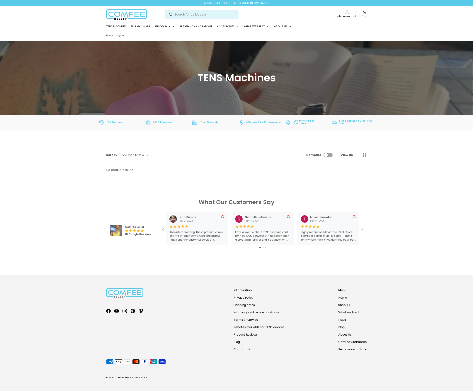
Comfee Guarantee (352, 342)
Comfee (119, 377)
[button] (365, 14)
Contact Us (242, 349)
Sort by (111, 155)
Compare (313, 155)
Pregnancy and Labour (195, 26)
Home (109, 35)
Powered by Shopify (136, 377)
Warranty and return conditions (257, 312)
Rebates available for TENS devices (259, 327)
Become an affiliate (352, 349)
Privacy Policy (243, 297)
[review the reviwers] (222, 217)
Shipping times (244, 305)
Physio (120, 35)
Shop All (344, 305)
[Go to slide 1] (260, 247)
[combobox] (202, 14)
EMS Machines (140, 26)
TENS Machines (116, 26)
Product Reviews (246, 334)
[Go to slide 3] (265, 247)
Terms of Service (246, 320)
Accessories (225, 26)
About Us (280, 26)
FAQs (342, 320)
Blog (237, 342)
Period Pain (162, 26)
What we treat (254, 26)
